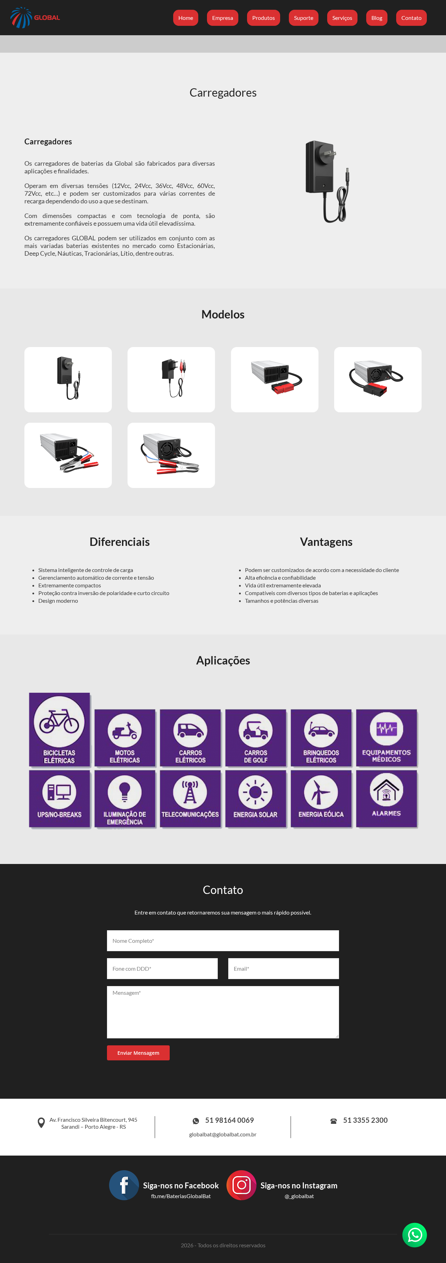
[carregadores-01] (68, 356)
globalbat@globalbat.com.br (222, 1134)
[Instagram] (282, 1207)
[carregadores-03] (275, 356)
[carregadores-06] (171, 432)
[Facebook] (163, 1207)
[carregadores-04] (378, 356)
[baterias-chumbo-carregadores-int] (326, 138)
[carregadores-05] (68, 432)
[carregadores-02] (171, 356)
